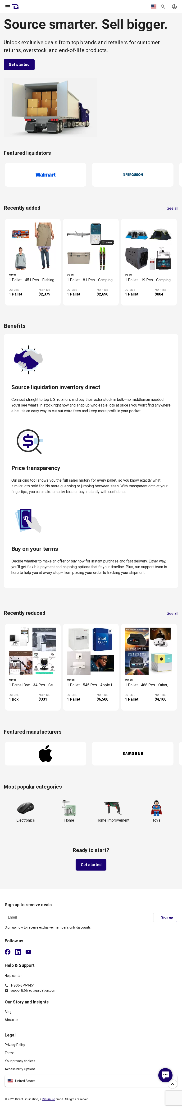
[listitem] (91, 1014)
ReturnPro (48, 1099)
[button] (91, 1081)
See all (172, 208)
